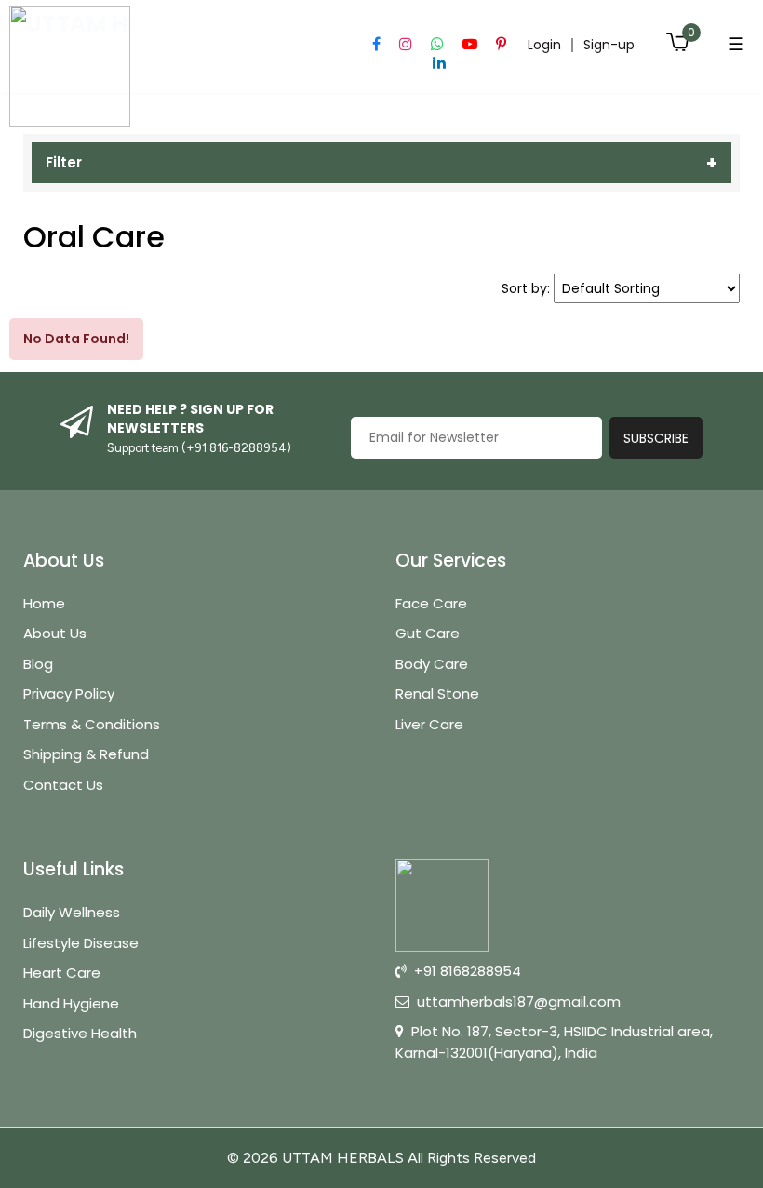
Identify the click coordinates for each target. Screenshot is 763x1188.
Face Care (431, 603)
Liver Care (429, 724)
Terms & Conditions (91, 724)
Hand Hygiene (71, 1003)
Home (44, 603)
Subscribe (656, 438)
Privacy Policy (68, 693)
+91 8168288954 (467, 971)
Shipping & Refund (86, 754)
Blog (38, 664)
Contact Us (63, 784)
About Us (55, 633)
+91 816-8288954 (236, 448)
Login (544, 44)
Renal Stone (437, 693)
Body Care (431, 664)
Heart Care (61, 972)
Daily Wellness (71, 912)
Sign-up (609, 44)
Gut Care (427, 633)
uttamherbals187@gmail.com (519, 1001)
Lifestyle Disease (81, 943)
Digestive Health (80, 1033)
